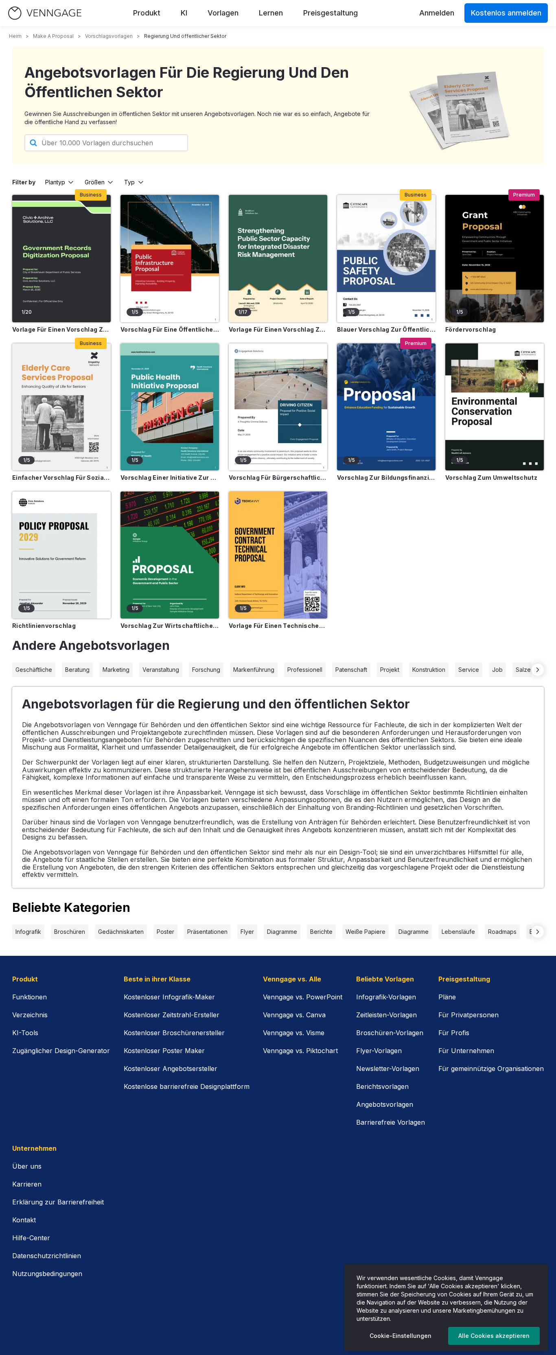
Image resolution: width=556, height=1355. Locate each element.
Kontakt (24, 1220)
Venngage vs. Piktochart (300, 1051)
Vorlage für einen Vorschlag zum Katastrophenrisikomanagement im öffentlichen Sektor (278, 329)
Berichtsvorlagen (382, 1086)
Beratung (77, 669)
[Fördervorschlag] (494, 258)
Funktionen (29, 997)
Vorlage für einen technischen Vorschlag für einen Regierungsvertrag (278, 625)
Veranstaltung (160, 669)
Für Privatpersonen (468, 1015)
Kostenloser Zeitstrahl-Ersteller (171, 1015)
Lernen (271, 13)
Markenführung (253, 669)
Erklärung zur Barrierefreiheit (58, 1202)
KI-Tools (25, 1033)
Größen (95, 182)
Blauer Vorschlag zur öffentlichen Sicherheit (386, 329)
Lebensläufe (458, 931)
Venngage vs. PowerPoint (302, 997)
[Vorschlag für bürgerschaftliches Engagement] (278, 406)
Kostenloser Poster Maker (164, 1051)
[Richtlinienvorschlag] (61, 555)
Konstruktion (428, 669)
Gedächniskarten (121, 931)
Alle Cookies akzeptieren (494, 1335)
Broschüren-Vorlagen (389, 1033)
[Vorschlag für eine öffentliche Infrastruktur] (169, 258)
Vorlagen (223, 13)
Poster (165, 931)
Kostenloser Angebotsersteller (170, 1068)
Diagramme (282, 931)
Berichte (321, 931)
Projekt (389, 669)
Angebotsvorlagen (384, 1104)
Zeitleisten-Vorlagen (386, 1015)
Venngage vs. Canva (294, 1015)
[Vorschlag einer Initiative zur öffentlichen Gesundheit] (169, 406)
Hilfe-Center (31, 1238)
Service (468, 669)
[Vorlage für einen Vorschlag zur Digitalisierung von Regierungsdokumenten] (61, 258)
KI (184, 13)
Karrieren (27, 1184)
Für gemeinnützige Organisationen (491, 1068)
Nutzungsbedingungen (47, 1274)
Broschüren (69, 931)
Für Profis (453, 1033)
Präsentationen (207, 931)
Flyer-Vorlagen (379, 1051)
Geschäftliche (33, 669)
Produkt (146, 13)
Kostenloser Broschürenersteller (174, 1033)
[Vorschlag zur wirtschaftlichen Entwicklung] (169, 555)
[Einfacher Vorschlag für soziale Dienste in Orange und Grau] (61, 406)
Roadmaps (502, 931)
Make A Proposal (53, 36)
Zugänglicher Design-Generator (61, 1051)
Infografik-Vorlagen (386, 997)
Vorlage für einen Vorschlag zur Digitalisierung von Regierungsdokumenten (61, 329)
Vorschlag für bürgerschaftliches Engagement (278, 477)
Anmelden (436, 13)
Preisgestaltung (330, 13)
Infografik (28, 931)
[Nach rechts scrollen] (538, 670)
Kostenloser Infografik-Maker (169, 997)
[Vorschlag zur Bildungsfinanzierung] (386, 406)
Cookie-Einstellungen (400, 1335)
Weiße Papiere (365, 931)
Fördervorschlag (470, 329)
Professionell (304, 669)
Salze (523, 669)
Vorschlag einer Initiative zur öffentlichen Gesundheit (169, 477)
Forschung (206, 669)
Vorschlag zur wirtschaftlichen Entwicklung (169, 625)
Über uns (27, 1166)
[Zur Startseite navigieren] (44, 13)
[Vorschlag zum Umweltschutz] (494, 406)
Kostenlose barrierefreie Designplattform (187, 1086)
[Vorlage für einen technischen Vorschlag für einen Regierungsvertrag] (278, 555)
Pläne (447, 997)
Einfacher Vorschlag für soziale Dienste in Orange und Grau (61, 477)
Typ (129, 182)
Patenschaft (351, 669)
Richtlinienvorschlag (44, 625)
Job (497, 669)
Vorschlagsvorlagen (109, 36)
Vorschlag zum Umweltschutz (491, 477)
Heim (15, 36)
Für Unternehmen (466, 1051)
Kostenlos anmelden (506, 13)
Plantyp (55, 182)
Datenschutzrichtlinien (46, 1256)
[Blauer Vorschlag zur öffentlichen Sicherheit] (386, 258)
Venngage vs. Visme (293, 1033)
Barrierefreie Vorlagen (390, 1122)
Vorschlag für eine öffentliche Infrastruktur (169, 329)
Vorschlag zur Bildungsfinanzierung (386, 477)
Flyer (247, 931)
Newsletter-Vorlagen (387, 1068)
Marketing (116, 669)
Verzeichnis (30, 1015)
